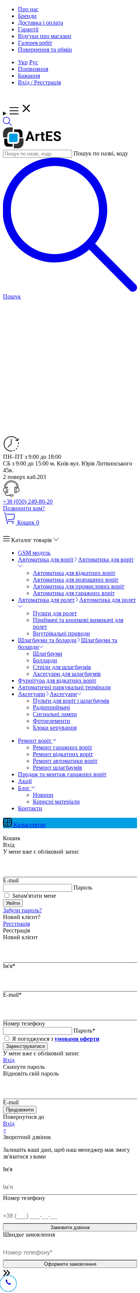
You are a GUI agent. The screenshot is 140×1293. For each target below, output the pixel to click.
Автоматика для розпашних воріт (75, 579)
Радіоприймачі (51, 707)
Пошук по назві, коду (101, 153)
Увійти (13, 903)
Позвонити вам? (24, 508)
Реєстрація (16, 924)
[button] (7, 124)
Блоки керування (55, 727)
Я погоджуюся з (54, 1039)
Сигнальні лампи (55, 714)
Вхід (9, 1060)
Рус (33, 62)
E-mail (11, 880)
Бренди (27, 16)
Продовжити (20, 1110)
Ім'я (7, 1169)
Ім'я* (9, 966)
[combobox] (37, 154)
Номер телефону (24, 1023)
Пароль (83, 887)
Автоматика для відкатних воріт (74, 573)
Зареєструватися (25, 1046)
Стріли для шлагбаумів (62, 667)
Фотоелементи (51, 721)
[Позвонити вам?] (8, 1283)
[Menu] (70, 109)
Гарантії (28, 29)
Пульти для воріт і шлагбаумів (71, 700)
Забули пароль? (22, 910)
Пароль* (84, 1030)
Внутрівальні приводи (61, 633)
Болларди (45, 660)
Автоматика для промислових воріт (78, 586)
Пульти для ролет (55, 613)
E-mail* (12, 995)
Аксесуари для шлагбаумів (67, 674)
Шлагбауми (47, 653)
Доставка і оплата (40, 22)
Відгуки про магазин (44, 36)
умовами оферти (77, 1039)
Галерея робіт (35, 43)
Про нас (28, 9)
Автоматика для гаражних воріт (74, 593)
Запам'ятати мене (33, 896)
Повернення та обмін (45, 49)
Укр (23, 62)
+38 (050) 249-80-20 (28, 501)
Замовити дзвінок (70, 1227)
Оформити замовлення (70, 1264)
